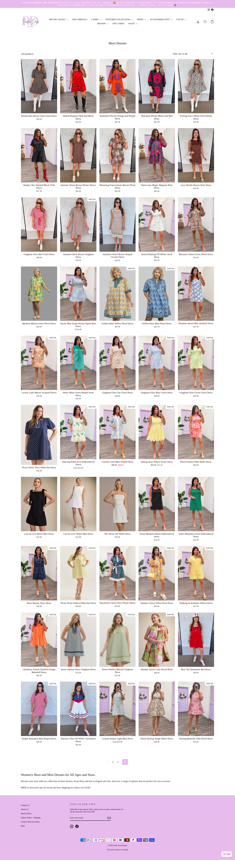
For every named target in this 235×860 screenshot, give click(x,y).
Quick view (39, 110)
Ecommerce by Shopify (120, 850)
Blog (23, 826)
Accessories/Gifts (160, 19)
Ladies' (95, 19)
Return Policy (26, 813)
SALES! (132, 23)
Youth (180, 19)
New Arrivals (79, 19)
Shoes (140, 19)
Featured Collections (118, 19)
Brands (101, 23)
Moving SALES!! (57, 19)
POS (108, 850)
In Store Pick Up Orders (30, 822)
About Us (24, 809)
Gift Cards (118, 23)
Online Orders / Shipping (30, 817)
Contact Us (25, 805)
